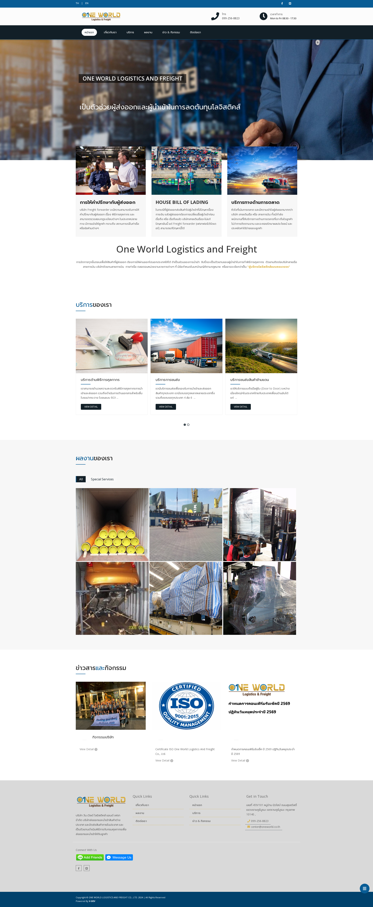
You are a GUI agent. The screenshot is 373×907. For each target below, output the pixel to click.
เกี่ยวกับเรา (110, 32)
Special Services (102, 479)
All (81, 479)
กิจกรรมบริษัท (103, 737)
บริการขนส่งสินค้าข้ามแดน (175, 379)
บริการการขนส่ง (93, 379)
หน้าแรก (89, 32)
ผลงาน (148, 32)
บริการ (130, 32)
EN (86, 3)
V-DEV (92, 901)
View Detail (91, 406)
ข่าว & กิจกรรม (171, 32)
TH (77, 3)
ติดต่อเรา (195, 32)
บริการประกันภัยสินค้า (246, 379)
